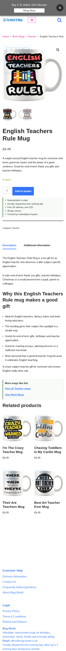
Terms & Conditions (14, 616)
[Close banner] (59, 7)
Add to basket (23, 191)
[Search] (59, 20)
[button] (58, 50)
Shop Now (29, 10)
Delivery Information (15, 576)
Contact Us (9, 581)
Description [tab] (9, 245)
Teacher (32, 36)
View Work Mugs (14, 394)
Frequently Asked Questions (19, 587)
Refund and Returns (15, 621)
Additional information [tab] (37, 245)
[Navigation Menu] (32, 20)
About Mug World (13, 592)
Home (6, 36)
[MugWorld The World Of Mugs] (13, 20)
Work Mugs (18, 36)
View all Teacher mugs (18, 388)
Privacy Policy (11, 611)
